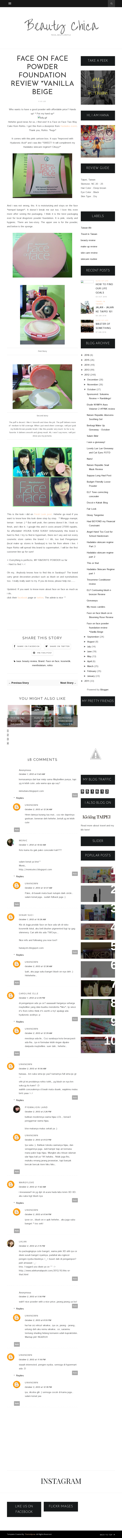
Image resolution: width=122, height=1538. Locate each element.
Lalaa (23, 1241)
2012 (86, 375)
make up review (89, 246)
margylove (26, 1182)
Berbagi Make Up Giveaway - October (96, 911)
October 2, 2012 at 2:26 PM (38, 1111)
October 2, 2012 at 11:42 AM (32, 1186)
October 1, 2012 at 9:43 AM (32, 774)
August (91, 641)
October (91, 389)
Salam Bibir (92, 436)
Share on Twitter (60, 646)
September (93, 637)
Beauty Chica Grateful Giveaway (95, 873)
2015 (86, 360)
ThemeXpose (30, 1534)
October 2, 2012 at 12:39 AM (38, 1033)
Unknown (31, 805)
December (92, 379)
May (89, 656)
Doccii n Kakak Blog (97, 502)
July (89, 646)
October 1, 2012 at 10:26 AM (32, 919)
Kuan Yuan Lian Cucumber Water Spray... (43, 721)
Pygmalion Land (36, 1107)
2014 (87, 365)
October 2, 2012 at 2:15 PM (32, 1246)
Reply (75, 795)
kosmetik (65, 661)
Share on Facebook (28, 646)
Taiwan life (86, 228)
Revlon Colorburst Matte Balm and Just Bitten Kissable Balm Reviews (97, 1028)
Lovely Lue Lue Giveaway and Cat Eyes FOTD (95, 951)
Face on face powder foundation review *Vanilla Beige (98, 628)
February (91, 671)
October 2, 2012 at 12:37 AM (38, 887)
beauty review (29, 661)
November (92, 384)
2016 (86, 355)
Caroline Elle (28, 993)
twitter (40, 597)
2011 (86, 681)
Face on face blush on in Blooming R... (18, 721)
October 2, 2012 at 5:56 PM (32, 1296)
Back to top (106, 1535)
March (90, 666)
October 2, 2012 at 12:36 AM (38, 809)
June (89, 651)
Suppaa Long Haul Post (99, 475)
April (89, 661)
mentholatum (39, 665)
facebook (22, 597)
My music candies (96, 607)
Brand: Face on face (48, 661)
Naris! (90, 459)
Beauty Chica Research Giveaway (96, 892)
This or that (93, 563)
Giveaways (92, 600)
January (91, 676)
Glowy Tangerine (95, 515)
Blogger (104, 689)
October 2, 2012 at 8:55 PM (38, 1320)
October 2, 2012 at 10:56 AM (32, 1068)
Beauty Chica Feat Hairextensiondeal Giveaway (95, 1045)
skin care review (89, 253)
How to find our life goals (104, 288)
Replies (20, 798)
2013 (86, 370)
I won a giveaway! (96, 442)
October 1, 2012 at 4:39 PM (32, 997)
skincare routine (89, 259)
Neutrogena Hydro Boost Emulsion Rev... (66, 721)
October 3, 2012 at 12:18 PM (38, 1387)
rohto (50, 665)
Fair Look (91, 509)
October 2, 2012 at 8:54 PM (38, 1214)
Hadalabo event (68, 126)
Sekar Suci (26, 915)
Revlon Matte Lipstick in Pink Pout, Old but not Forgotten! (97, 971)
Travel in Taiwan (89, 234)
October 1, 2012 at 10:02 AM (32, 844)
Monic (23, 840)
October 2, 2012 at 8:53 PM (38, 1139)
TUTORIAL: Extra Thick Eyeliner (94, 986)
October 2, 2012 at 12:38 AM (38, 966)
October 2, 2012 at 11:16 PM (32, 1359)
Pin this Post (44, 653)
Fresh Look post (43, 514)
